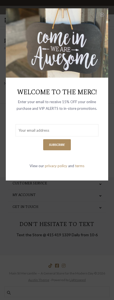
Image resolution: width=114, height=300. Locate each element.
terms (79, 166)
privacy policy (56, 166)
